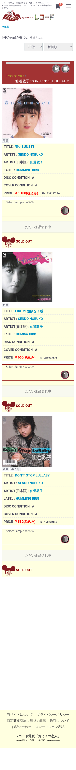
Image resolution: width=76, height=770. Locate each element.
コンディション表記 (49, 727)
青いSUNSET (24, 147)
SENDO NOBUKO (30, 154)
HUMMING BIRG (27, 499)
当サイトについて (20, 715)
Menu (69, 4)
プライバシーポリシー (53, 715)
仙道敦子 (36, 162)
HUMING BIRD (26, 334)
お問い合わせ (21, 727)
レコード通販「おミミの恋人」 (38, 736)
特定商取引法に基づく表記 (26, 721)
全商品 (5, 26)
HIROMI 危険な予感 (29, 311)
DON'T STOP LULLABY (32, 476)
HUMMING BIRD (27, 170)
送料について (59, 721)
